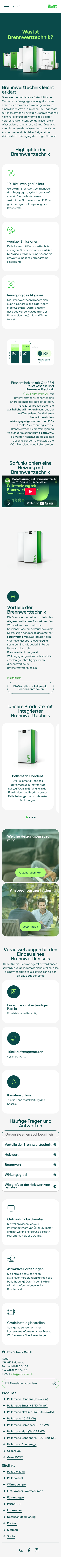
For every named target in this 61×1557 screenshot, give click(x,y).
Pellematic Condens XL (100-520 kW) (31, 1437)
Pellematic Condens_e (21, 1444)
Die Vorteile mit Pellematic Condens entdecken (30, 688)
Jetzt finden (30, 926)
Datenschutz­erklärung (21, 1516)
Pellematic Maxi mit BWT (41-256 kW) (31, 1412)
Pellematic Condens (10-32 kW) (27, 1399)
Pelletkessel (15, 1478)
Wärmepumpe (16, 1484)
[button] (27, 817)
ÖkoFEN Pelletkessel (36, 394)
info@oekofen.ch (22, 1374)
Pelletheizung (16, 1471)
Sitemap (12, 1529)
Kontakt (12, 1523)
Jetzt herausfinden (30, 872)
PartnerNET (14, 1504)
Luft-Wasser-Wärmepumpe (25, 1491)
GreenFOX (14, 1450)
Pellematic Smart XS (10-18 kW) (27, 1405)
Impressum (14, 1510)
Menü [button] (16, 6)
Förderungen (15, 1497)
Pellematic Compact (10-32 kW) (28, 1425)
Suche (11, 1536)
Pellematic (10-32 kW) (21, 1418)
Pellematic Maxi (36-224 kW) (26, 1431)
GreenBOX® (15, 1457)
